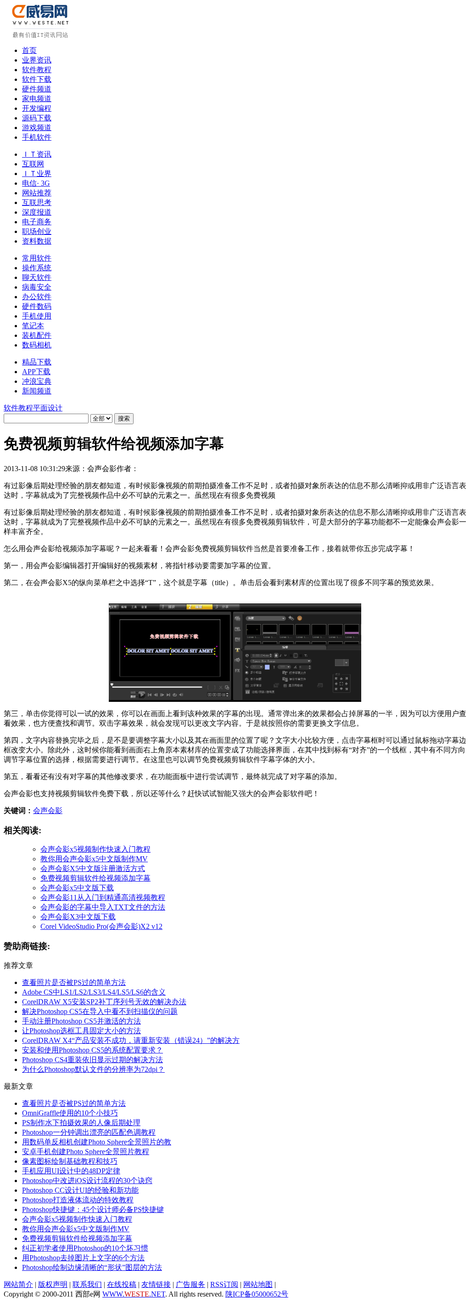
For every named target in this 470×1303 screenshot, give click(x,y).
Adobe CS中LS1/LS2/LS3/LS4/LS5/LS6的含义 (94, 992)
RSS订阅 (224, 1284)
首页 (29, 50)
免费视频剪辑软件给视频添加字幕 (95, 878)
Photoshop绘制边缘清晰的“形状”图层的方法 (92, 1267)
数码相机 (36, 345)
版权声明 (52, 1284)
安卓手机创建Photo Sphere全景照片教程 (85, 1151)
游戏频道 (36, 127)
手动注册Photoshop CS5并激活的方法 (81, 1021)
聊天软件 (36, 277)
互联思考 (36, 202)
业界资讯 (36, 60)
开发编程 (36, 108)
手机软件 (36, 137)
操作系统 (36, 268)
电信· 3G (36, 183)
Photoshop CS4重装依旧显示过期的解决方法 (92, 1060)
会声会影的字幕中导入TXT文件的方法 (102, 907)
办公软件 (36, 297)
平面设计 (47, 408)
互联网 (33, 164)
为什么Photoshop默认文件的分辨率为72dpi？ (93, 1069)
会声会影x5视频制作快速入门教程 (95, 849)
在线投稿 (121, 1284)
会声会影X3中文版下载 (78, 917)
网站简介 (18, 1284)
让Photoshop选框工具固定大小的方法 (81, 1031)
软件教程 (36, 70)
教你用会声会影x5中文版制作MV (94, 859)
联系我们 (87, 1284)
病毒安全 (36, 287)
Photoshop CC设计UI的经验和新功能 (80, 1190)
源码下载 (36, 118)
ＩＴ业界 (36, 173)
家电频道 (36, 98)
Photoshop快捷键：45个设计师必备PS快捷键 (93, 1209)
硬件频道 (36, 89)
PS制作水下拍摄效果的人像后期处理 (81, 1123)
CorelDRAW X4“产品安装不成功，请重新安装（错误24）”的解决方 (131, 1040)
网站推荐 (36, 193)
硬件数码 (36, 306)
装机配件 (36, 335)
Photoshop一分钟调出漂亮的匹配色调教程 (89, 1132)
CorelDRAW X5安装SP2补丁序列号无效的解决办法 (104, 1002)
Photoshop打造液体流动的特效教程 (78, 1200)
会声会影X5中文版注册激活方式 (92, 868)
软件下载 (36, 79)
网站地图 (258, 1284)
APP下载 (36, 372)
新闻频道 (36, 391)
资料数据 (36, 241)
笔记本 (33, 326)
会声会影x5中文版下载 (77, 888)
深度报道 (36, 212)
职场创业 (36, 231)
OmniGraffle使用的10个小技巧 (70, 1113)
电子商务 (36, 222)
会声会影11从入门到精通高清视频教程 (102, 897)
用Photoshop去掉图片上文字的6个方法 (83, 1258)
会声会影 (47, 810)
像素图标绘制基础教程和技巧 (70, 1161)
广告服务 (190, 1284)
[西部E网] (41, 36)
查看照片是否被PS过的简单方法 (74, 982)
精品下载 (36, 362)
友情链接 (156, 1284)
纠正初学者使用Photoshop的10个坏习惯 (85, 1248)
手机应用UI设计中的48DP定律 (71, 1171)
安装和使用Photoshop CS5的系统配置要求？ (92, 1050)
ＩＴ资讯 (36, 154)
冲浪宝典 (36, 381)
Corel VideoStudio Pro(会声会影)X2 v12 (101, 926)
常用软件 (36, 258)
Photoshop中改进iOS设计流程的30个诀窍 (87, 1180)
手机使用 (36, 316)
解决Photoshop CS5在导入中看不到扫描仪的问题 (100, 1011)
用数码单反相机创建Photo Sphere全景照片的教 (96, 1142)
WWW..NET (133, 1294)
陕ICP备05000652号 (256, 1294)
